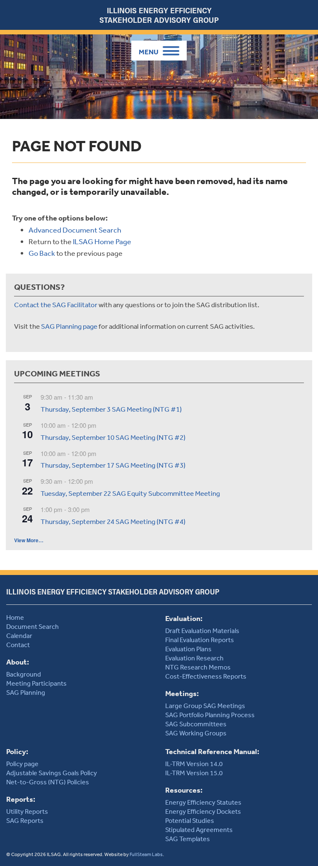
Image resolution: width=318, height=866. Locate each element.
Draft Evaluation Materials (202, 630)
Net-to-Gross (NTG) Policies (47, 782)
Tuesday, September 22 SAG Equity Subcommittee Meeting (130, 493)
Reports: (20, 799)
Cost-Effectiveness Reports (205, 676)
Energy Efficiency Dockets (203, 811)
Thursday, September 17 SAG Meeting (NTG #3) (113, 465)
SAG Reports (24, 820)
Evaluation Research (194, 658)
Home (15, 617)
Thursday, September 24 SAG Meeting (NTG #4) (113, 521)
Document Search (32, 626)
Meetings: (182, 693)
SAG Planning (25, 692)
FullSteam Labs (146, 854)
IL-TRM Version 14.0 (194, 763)
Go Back (42, 252)
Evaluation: (183, 618)
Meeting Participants (36, 683)
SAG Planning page (69, 326)
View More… (28, 540)
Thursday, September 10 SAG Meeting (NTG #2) (113, 437)
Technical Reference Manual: (212, 751)
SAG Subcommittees (195, 724)
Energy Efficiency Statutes (203, 802)
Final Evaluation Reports (199, 640)
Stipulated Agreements (199, 829)
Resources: (183, 790)
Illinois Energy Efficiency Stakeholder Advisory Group (159, 14)
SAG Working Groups (195, 733)
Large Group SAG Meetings (205, 705)
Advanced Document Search (75, 229)
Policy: (17, 751)
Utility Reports (27, 811)
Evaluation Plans (188, 649)
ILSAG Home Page (102, 241)
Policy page (22, 763)
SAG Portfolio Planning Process (210, 715)
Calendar (19, 635)
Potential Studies (189, 820)
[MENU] (159, 50)
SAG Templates (187, 838)
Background (23, 674)
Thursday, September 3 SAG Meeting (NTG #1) (111, 409)
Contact (18, 644)
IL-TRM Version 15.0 (194, 773)
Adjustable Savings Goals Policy (51, 773)
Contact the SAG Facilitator (55, 304)
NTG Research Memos (198, 667)
